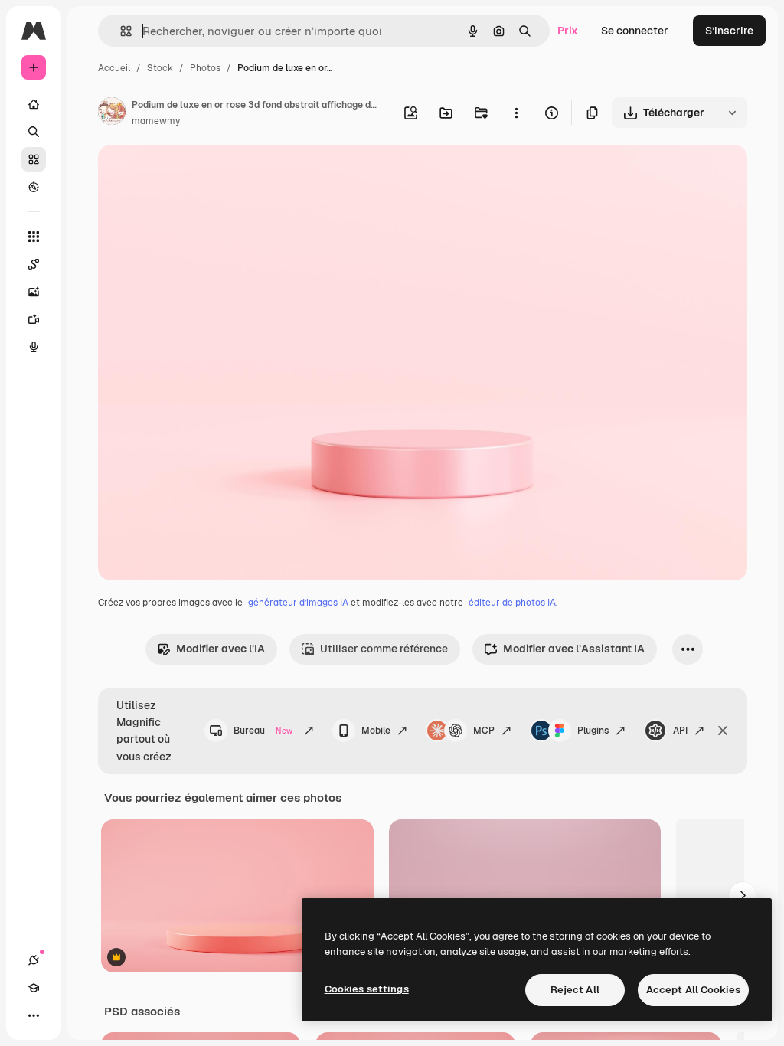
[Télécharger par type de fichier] (732, 112)
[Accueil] (33, 104)
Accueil (114, 68)
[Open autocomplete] (120, 31)
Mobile (375, 730)
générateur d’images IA (298, 603)
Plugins (593, 730)
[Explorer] (33, 187)
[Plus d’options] (516, 112)
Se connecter (634, 31)
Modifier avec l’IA (220, 648)
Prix (567, 31)
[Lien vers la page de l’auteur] (112, 113)
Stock (160, 68)
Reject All (574, 989)
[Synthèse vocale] (33, 347)
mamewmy (156, 121)
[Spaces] (33, 264)
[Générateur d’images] (33, 291)
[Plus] (33, 1015)
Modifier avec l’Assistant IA (574, 648)
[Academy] (33, 988)
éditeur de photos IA (512, 603)
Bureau (263, 730)
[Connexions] (33, 960)
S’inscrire (729, 31)
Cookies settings (367, 988)
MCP (484, 730)
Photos (205, 68)
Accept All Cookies (693, 989)
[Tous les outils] (33, 236)
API (680, 730)
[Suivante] (742, 895)
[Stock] (33, 159)
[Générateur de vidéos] (33, 319)
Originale (199, 174)
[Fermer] (723, 730)
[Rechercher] (33, 131)
